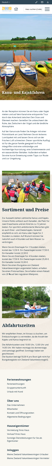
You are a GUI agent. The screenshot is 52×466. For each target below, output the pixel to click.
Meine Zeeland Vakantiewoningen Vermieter (28, 458)
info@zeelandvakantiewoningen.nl (42, 2)
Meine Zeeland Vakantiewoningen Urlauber (27, 454)
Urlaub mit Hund (15, 391)
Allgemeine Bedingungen (19, 416)
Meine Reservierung (48, 2)
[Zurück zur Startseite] (10, 9)
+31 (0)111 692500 (36, 2)
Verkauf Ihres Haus (16, 434)
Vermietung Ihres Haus (18, 430)
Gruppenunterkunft (16, 387)
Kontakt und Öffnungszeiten (20, 412)
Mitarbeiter (12, 409)
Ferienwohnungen (15, 384)
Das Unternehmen (16, 405)
